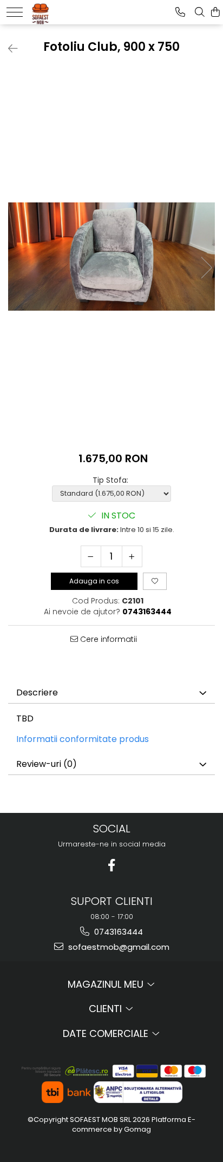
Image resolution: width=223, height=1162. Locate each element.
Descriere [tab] (37, 692)
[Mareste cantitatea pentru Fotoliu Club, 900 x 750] (132, 556)
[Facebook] (111, 865)
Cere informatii (107, 639)
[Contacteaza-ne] (180, 12)
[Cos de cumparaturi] (215, 12)
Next (206, 268)
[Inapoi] (8, 48)
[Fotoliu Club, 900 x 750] (111, 256)
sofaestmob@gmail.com (117, 947)
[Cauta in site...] (200, 12)
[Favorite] (155, 581)
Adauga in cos (94, 581)
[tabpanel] (111, 256)
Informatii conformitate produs (82, 739)
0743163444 (117, 931)
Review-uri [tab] (46, 764)
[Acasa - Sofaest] (63, 11)
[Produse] (14, 12)
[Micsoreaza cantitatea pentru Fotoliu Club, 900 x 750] (91, 556)
